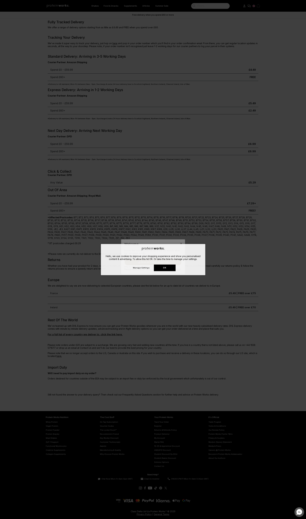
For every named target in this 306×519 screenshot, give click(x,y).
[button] (299, 512)
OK (164, 267)
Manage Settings (141, 267)
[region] (153, 259)
